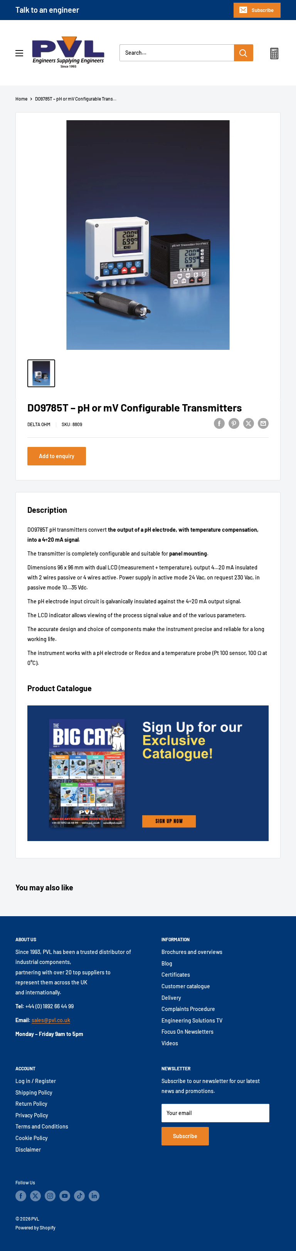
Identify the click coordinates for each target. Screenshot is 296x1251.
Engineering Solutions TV (191, 1020)
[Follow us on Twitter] (35, 1196)
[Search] (243, 52)
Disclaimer (28, 1149)
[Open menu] (19, 53)
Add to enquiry (56, 456)
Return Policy (31, 1103)
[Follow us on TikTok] (79, 1196)
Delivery (171, 997)
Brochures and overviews (191, 952)
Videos (169, 1043)
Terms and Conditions (41, 1126)
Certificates (175, 974)
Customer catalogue (185, 986)
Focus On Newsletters (187, 1031)
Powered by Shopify (35, 1227)
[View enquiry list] (274, 55)
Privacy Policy (31, 1115)
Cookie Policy (31, 1138)
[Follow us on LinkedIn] (94, 1196)
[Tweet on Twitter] (248, 423)
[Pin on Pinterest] (234, 423)
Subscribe (263, 10)
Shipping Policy (33, 1092)
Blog (166, 963)
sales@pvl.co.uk (51, 1020)
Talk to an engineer (47, 9)
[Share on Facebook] (219, 423)
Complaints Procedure (188, 1009)
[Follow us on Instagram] (50, 1196)
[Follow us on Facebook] (20, 1196)
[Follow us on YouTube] (64, 1196)
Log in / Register (35, 1081)
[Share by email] (263, 423)
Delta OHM (38, 424)
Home (21, 98)
